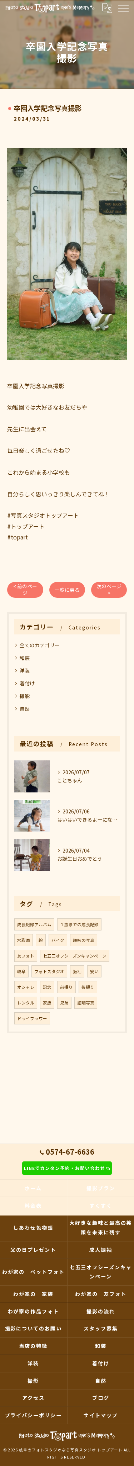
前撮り (66, 987)
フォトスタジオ (49, 971)
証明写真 (85, 1003)
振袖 (77, 971)
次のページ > (108, 589)
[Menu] (123, 8)
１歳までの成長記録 (79, 924)
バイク (57, 940)
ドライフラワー (32, 1018)
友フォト (25, 956)
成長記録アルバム (34, 924)
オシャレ (25, 987)
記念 (47, 987)
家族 (47, 1003)
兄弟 (64, 1003)
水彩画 (23, 940)
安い (94, 971)
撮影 (25, 696)
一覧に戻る (67, 589)
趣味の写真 (83, 940)
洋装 (25, 670)
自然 (25, 708)
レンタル (25, 1003)
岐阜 (21, 971)
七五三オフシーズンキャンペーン (74, 956)
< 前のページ (25, 589)
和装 (25, 657)
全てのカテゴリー (40, 645)
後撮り (87, 987)
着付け (27, 683)
